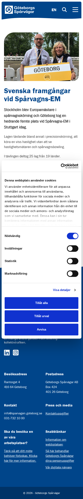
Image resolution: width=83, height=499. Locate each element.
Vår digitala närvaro (59, 467)
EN (54, 9)
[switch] (72, 248)
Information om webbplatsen (56, 442)
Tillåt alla (41, 303)
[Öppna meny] (75, 9)
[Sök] (64, 9)
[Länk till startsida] (20, 10)
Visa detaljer (62, 290)
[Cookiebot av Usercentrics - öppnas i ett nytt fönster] (60, 166)
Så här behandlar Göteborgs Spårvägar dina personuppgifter (60, 456)
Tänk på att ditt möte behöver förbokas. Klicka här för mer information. (20, 456)
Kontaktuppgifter (57, 413)
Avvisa (41, 329)
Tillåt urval (41, 316)
